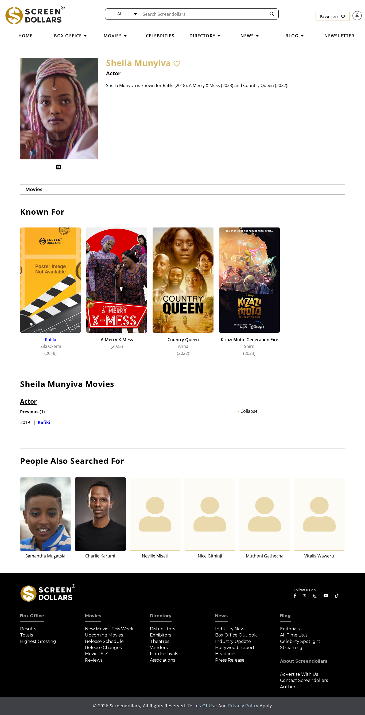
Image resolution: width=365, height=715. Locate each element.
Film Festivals (164, 653)
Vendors (159, 647)
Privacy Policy (243, 706)
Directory (161, 615)
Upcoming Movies (104, 635)
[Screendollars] (35, 15)
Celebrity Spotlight (300, 641)
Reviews (93, 660)
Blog (285, 615)
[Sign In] (357, 15)
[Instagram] (315, 596)
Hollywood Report (235, 647)
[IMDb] (58, 167)
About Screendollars (303, 661)
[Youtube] (326, 596)
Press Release (229, 660)
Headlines (225, 653)
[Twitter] (305, 595)
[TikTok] (337, 596)
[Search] (271, 14)
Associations (162, 660)
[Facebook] (295, 596)
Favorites (330, 16)
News (221, 615)
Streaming (291, 647)
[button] (176, 63)
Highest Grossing (38, 641)
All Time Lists (293, 635)
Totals (26, 635)
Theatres (159, 641)
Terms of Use (202, 706)
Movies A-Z (96, 653)
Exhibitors (160, 635)
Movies (33, 189)
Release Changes (103, 647)
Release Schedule (104, 641)
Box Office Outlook (236, 635)
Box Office (32, 615)
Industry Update (233, 641)
